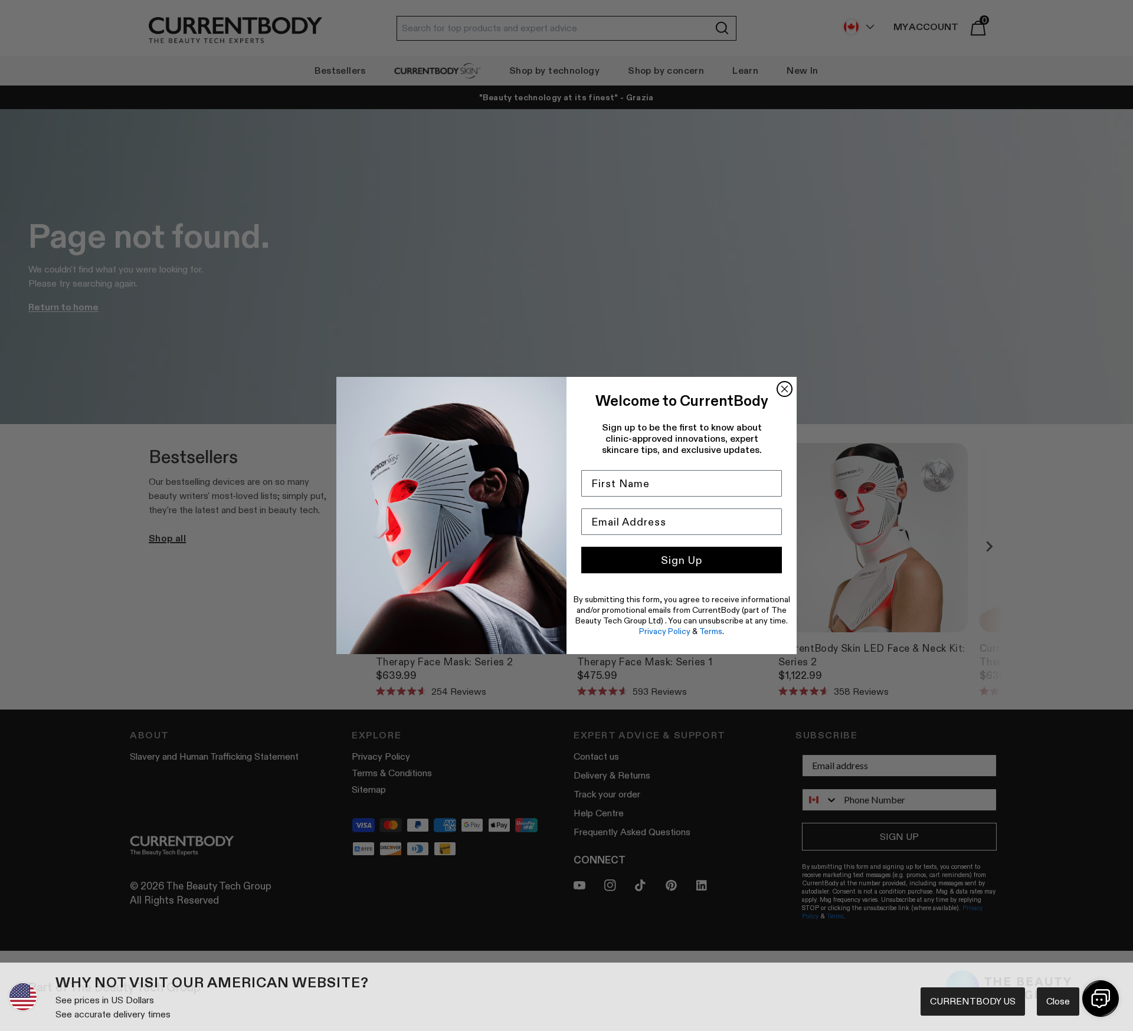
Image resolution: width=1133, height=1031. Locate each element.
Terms (710, 631)
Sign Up (681, 560)
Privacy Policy (664, 631)
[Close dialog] (784, 389)
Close (1058, 1001)
